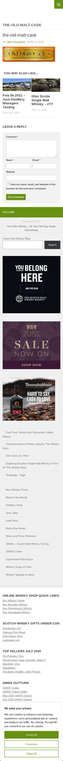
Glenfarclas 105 (12, 628)
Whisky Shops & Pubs (18, 566)
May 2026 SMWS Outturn (17, 695)
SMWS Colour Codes (15, 691)
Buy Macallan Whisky (15, 604)
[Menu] (58, 4)
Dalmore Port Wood (14, 632)
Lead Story (12, 520)
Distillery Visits (14, 505)
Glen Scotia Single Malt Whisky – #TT (42, 100)
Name (10, 160)
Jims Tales (12, 512)
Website (10, 172)
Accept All (31, 734)
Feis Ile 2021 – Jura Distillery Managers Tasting (14, 101)
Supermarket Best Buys (19, 559)
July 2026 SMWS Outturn (17, 699)
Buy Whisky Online (13, 600)
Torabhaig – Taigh (16, 475)
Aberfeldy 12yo (11, 663)
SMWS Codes (14, 551)
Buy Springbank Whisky (16, 612)
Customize (31, 744)
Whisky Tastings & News (20, 574)
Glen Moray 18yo (12, 636)
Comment (12, 137)
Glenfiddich (9, 667)
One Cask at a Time (17, 455)
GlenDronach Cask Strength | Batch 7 (24, 660)
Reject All (31, 753)
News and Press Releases (21, 536)
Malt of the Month (16, 528)
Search (52, 244)
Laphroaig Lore (11, 640)
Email (36, 160)
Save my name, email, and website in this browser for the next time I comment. (30, 186)
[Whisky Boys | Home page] (31, 9)
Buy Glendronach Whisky (17, 608)
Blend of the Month (16, 497)
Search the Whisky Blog (16, 238)
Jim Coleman (16, 42)
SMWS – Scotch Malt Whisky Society (27, 543)
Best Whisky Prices (17, 489)
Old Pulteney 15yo (13, 656)
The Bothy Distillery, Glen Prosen (21, 671)
